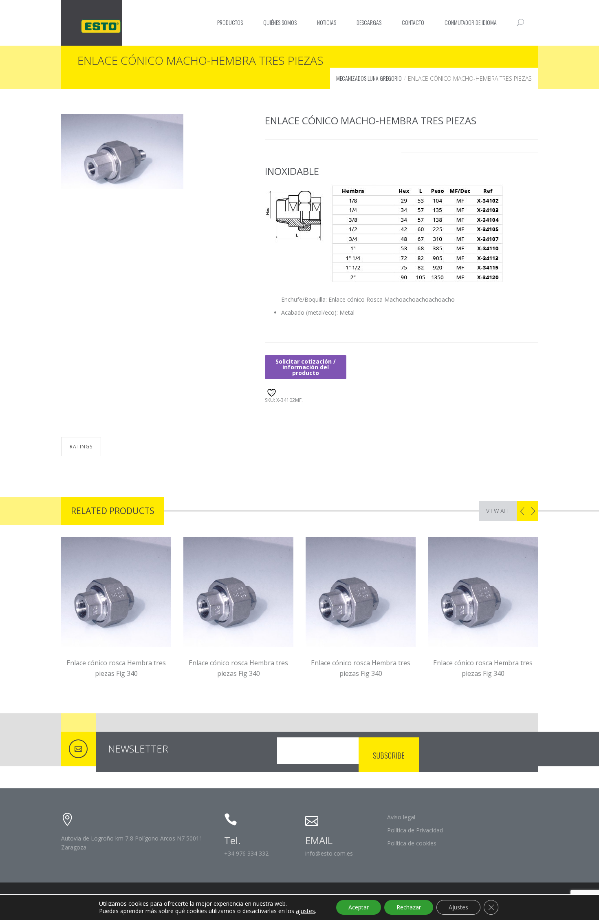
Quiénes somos (280, 22)
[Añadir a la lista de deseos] (270, 391)
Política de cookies (411, 843)
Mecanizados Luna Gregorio (369, 78)
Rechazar (408, 907)
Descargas (369, 22)
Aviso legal (401, 817)
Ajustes (458, 907)
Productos (230, 22)
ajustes (305, 911)
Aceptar (358, 907)
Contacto (413, 22)
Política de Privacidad (415, 830)
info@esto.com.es (329, 853)
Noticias (326, 22)
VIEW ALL (497, 511)
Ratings (81, 446)
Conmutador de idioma (471, 22)
